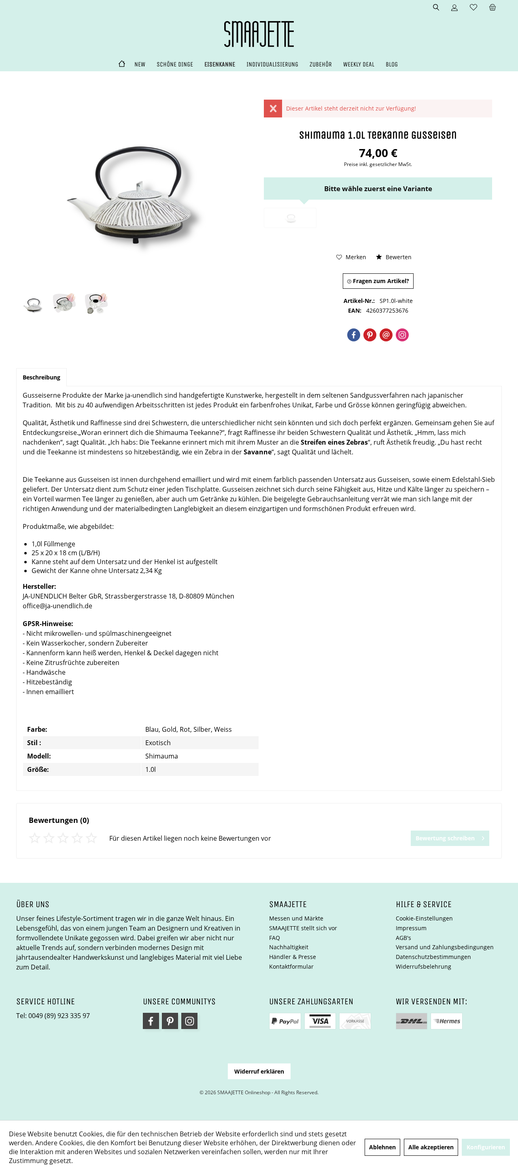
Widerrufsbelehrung (423, 966)
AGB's (403, 938)
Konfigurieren (486, 1147)
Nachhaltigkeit (288, 947)
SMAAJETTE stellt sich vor (303, 928)
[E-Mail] (386, 334)
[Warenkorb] (492, 7)
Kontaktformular (291, 966)
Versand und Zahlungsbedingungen (445, 947)
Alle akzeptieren (431, 1147)
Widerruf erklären (259, 1071)
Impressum (411, 928)
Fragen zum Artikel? (380, 281)
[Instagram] (402, 334)
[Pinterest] (369, 334)
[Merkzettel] (473, 7)
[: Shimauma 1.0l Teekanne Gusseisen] (32, 304)
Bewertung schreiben (445, 838)
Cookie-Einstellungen (424, 918)
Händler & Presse (292, 957)
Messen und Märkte (296, 918)
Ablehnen (382, 1147)
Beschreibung (41, 377)
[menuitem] (492, 7)
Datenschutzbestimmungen (433, 957)
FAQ (274, 938)
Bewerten (398, 257)
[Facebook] (353, 334)
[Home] (122, 64)
